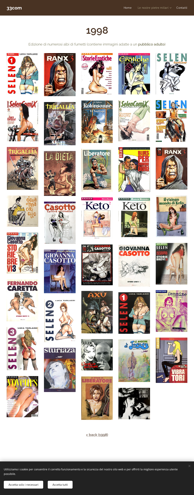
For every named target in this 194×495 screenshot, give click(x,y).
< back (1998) (97, 435)
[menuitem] (129, 8)
